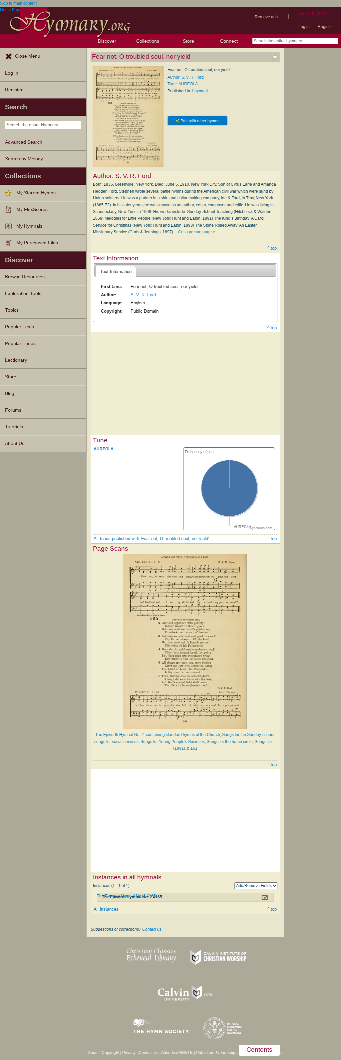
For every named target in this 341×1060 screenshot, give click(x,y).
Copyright (110, 1052)
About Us (14, 443)
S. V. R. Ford (143, 294)
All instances (106, 909)
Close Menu (27, 56)
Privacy (129, 1052)
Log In (11, 73)
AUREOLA (104, 448)
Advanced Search (23, 142)
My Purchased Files (37, 242)
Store (188, 41)
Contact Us (149, 1052)
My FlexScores (32, 209)
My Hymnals (29, 226)
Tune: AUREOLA (183, 84)
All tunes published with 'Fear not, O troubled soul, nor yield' (151, 538)
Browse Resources (25, 276)
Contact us (152, 929)
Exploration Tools (23, 293)
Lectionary (16, 360)
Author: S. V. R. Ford (186, 77)
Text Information (116, 271)
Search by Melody (24, 158)
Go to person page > (196, 232)
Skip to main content (18, 3)
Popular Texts (19, 326)
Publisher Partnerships (216, 1052)
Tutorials (14, 426)
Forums (13, 410)
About (93, 1052)
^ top (272, 248)
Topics (12, 310)
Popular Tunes (20, 343)
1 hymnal (199, 91)
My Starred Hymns (36, 192)
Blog (9, 393)
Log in (304, 26)
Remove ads (266, 17)
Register (325, 26)
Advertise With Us (177, 1052)
